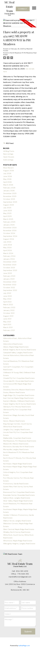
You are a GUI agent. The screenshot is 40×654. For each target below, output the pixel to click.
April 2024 (7, 250)
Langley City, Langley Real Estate (16, 429)
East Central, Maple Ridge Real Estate (18, 398)
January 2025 (9, 225)
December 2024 (10, 227)
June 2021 (7, 319)
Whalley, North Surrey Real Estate (16, 532)
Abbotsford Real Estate (13, 344)
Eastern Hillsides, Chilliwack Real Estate (19, 401)
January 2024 (9, 259)
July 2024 (7, 242)
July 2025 (7, 207)
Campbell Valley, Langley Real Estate (18, 352)
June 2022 (7, 296)
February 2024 (9, 256)
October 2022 (9, 287)
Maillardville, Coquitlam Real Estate (17, 438)
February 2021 (9, 330)
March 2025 (8, 219)
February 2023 (9, 276)
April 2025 (7, 216)
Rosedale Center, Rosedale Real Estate (19, 495)
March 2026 (8, 185)
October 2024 (9, 233)
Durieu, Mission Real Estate (14, 392)
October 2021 (8, 313)
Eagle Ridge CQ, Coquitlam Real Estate (18, 395)
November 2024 (9, 230)
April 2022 (7, 302)
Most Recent (8, 168)
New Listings (8, 154)
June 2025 (7, 210)
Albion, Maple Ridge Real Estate (16, 347)
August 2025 (8, 205)
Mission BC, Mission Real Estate (15, 444)
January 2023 (8, 279)
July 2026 (7, 173)
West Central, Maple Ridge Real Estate (18, 529)
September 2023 (10, 270)
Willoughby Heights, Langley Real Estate (19, 543)
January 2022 (8, 310)
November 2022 (9, 284)
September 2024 (10, 236)
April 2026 (7, 182)
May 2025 (7, 213)
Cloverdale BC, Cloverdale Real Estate (18, 381)
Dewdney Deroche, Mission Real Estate (19, 389)
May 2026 (7, 179)
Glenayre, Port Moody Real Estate (17, 407)
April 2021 (7, 324)
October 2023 (9, 267)
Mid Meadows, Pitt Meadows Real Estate (19, 441)
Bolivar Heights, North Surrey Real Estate (19, 349)
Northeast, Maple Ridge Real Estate (17, 464)
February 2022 (9, 307)
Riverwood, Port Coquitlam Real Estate (19, 492)
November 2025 (9, 196)
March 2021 (8, 327)
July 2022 (7, 293)
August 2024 (8, 239)
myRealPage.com (24, 646)
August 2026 (8, 170)
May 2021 (7, 322)
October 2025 (9, 199)
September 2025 (10, 202)
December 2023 (9, 262)
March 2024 (8, 253)
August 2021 (8, 316)
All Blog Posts (8, 151)
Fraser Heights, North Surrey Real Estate (19, 404)
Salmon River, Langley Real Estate (16, 498)
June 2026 (7, 176)
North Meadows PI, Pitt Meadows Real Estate (19, 54)
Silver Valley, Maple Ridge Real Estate (18, 501)
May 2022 (7, 299)
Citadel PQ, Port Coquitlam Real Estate (19, 378)
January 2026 (9, 190)
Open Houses (8, 157)
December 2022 (9, 282)
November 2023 (9, 265)
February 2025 (9, 222)
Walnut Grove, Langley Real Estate (17, 521)
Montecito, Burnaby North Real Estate (18, 446)
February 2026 (9, 188)
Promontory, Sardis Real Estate (15, 483)
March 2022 (8, 304)
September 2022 (10, 290)
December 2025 (9, 193)
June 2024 (7, 245)
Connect (22, 9)
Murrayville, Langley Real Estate (16, 449)
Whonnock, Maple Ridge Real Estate (17, 541)
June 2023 (7, 273)
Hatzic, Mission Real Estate (14, 421)
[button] (23, 9)
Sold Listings (8, 160)
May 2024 (7, 247)
